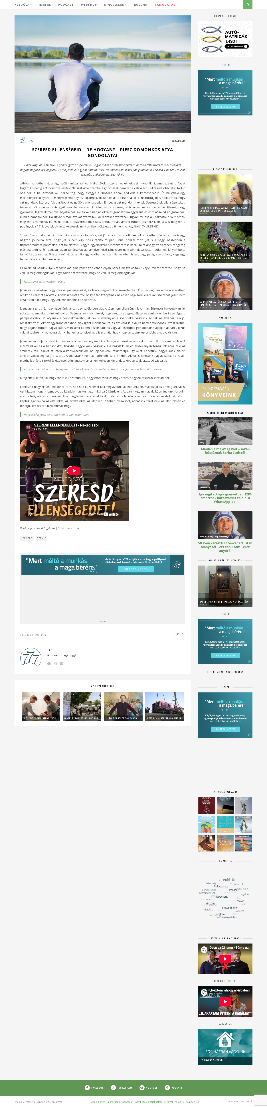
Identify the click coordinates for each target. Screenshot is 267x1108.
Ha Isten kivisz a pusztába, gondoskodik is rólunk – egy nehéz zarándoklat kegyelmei (225, 256)
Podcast (66, 4)
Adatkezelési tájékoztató (149, 1101)
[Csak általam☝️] (243, 824)
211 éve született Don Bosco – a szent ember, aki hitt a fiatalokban (123, 718)
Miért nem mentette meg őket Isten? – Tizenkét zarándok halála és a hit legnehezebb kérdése (165, 718)
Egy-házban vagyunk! (211, 1060)
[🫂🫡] (243, 805)
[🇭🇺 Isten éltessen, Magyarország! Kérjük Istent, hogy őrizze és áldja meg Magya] (243, 843)
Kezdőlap (23, 4)
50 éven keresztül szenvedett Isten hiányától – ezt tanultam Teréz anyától (223, 303)
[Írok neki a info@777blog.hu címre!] (61, 663)
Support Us (192, 1101)
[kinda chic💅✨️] (206, 843)
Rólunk (140, 4)
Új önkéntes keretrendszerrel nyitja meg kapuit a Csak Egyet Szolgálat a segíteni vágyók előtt (41, 718)
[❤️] (206, 805)
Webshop (89, 4)
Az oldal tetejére (238, 1101)
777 (31, 141)
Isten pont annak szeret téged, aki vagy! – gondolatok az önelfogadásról (224, 209)
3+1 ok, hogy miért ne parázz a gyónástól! (224, 601)
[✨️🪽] (225, 843)
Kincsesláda (115, 4)
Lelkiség (27, 538)
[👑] (206, 824)
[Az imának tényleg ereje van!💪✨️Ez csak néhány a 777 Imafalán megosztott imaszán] (225, 824)
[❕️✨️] (225, 805)
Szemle (41, 538)
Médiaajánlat (98, 1101)
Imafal (45, 4)
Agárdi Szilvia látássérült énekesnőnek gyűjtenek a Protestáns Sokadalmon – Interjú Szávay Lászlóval (82, 718)
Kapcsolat (127, 1101)
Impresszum (114, 1101)
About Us (180, 1101)
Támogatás (165, 4)
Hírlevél (168, 1101)
